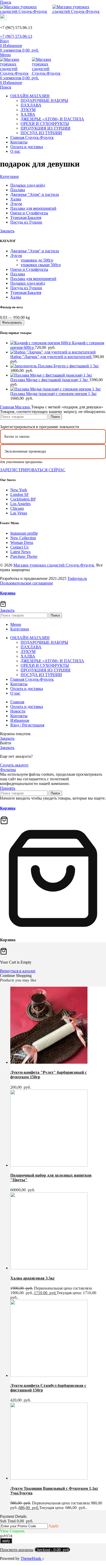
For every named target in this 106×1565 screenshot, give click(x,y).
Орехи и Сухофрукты (29, 269)
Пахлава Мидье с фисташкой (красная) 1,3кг (49, 380)
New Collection (23, 538)
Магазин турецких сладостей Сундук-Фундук (53, 565)
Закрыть (7, 231)
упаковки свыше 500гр (41, 265)
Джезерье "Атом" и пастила (34, 251)
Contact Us (19, 547)
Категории (9, 176)
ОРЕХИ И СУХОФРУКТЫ (45, 123)
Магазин (23, 407)
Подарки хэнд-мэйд (27, 283)
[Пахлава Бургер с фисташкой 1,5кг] (24, 366)
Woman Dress (21, 542)
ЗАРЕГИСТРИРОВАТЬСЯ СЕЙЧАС (32, 470)
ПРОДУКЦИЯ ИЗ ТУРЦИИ (45, 128)
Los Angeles (20, 504)
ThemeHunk (31, 1558)
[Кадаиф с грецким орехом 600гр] (41, 343)
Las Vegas (18, 513)
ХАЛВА (28, 114)
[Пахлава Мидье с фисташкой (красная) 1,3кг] (51, 375)
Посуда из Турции (26, 288)
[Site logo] (26, 11)
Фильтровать (12, 322)
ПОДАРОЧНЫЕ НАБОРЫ (44, 100)
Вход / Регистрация (27, 725)
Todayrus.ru (77, 578)
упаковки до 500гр (37, 260)
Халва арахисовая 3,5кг (32, 1278)
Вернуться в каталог (18, 971)
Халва (15, 297)
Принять (7, 788)
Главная (7, 407)
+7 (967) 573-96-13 (16, 36)
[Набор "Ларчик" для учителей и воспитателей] (53, 352)
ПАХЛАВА (31, 105)
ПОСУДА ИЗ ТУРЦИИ (41, 133)
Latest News (20, 552)
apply (6, 1541)
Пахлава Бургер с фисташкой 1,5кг (68, 366)
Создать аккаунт (14, 765)
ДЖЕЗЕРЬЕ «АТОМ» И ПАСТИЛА (52, 119)
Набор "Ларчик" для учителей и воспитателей (51, 356)
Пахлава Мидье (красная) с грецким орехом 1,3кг (53, 393)
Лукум (16, 255)
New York (18, 490)
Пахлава (17, 274)
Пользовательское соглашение (26, 583)
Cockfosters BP (23, 499)
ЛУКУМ (28, 110)
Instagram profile (24, 533)
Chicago (17, 508)
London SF (19, 494)
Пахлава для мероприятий (33, 278)
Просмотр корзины (16, 1550)
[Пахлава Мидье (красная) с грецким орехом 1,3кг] (55, 389)
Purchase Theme (24, 556)
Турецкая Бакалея (25, 292)
